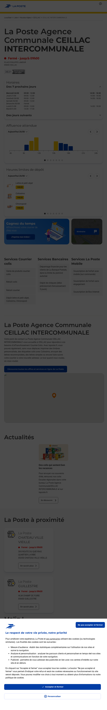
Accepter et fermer (54, 687)
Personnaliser (54, 696)
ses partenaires (53, 639)
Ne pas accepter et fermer (90, 625)
